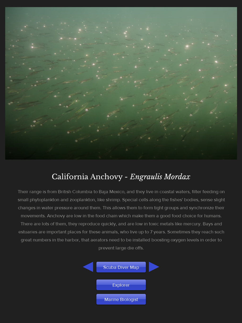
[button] (121, 299)
